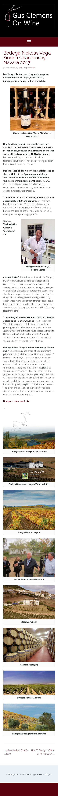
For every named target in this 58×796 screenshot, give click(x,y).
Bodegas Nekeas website (16, 401)
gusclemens (30, 67)
